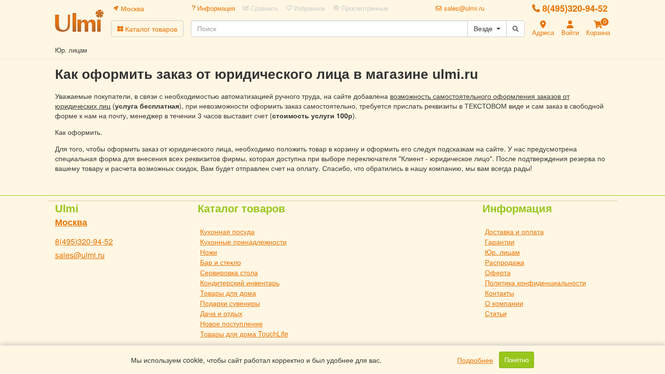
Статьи (496, 313)
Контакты (499, 293)
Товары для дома (228, 293)
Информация (215, 8)
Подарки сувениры (230, 303)
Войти (570, 32)
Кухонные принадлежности (243, 241)
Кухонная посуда (227, 231)
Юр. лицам (502, 252)
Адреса (543, 32)
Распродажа (504, 262)
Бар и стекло (220, 262)
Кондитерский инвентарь (239, 282)
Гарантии (500, 241)
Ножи (208, 252)
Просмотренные (364, 8)
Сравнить (263, 8)
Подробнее (475, 360)
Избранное (308, 8)
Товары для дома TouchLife (244, 333)
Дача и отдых (221, 313)
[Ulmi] (79, 21)
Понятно (516, 359)
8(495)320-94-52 (575, 8)
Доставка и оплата (514, 231)
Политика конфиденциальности (535, 282)
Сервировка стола (229, 272)
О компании (504, 303)
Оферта (498, 272)
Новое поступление (231, 323)
